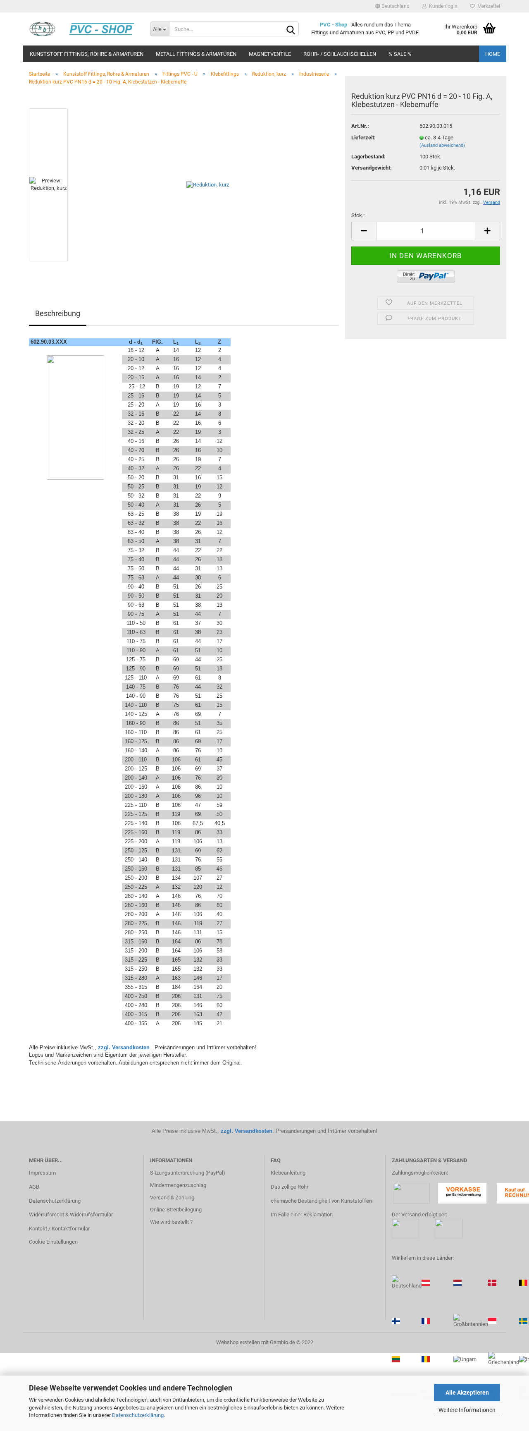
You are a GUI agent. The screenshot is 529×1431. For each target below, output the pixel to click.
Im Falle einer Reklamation (302, 1214)
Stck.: (358, 215)
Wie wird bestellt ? (171, 1222)
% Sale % (400, 54)
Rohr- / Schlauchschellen (339, 54)
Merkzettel (487, 6)
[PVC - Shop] (83, 28)
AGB (34, 1187)
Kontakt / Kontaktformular (59, 1228)
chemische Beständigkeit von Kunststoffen (321, 1201)
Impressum (42, 1173)
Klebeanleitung (288, 1173)
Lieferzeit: (363, 137)
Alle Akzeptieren (467, 1392)
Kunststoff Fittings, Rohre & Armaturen (86, 54)
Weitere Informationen (467, 1410)
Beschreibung (57, 313)
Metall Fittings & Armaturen (196, 54)
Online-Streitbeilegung (176, 1209)
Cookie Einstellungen (53, 1242)
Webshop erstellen (238, 1342)
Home (492, 54)
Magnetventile (270, 54)
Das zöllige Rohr (289, 1187)
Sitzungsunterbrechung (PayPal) (187, 1173)
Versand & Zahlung (172, 1197)
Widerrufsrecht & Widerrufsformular (71, 1214)
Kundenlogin (442, 6)
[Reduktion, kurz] (207, 185)
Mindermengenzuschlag (178, 1185)
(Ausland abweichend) (442, 145)
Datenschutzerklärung (138, 1415)
